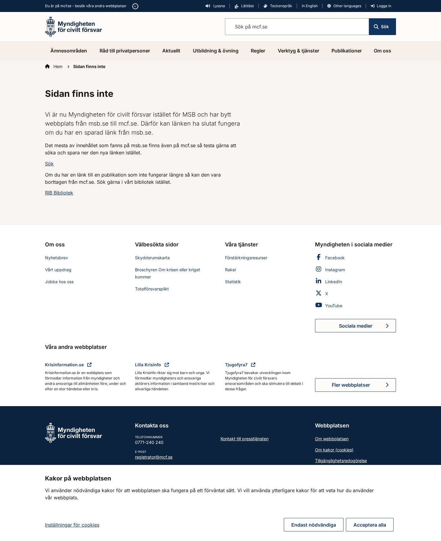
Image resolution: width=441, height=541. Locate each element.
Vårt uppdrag (58, 269)
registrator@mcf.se (153, 456)
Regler (258, 51)
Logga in (384, 6)
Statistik (233, 281)
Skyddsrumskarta (152, 257)
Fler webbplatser (351, 385)
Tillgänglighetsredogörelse (341, 460)
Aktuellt (171, 51)
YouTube (333, 305)
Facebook (335, 257)
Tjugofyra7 (237, 364)
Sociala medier (367, 327)
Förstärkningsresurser (246, 257)
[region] (220, 503)
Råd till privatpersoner (125, 51)
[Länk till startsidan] (73, 26)
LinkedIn (333, 281)
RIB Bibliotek (59, 193)
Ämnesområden (68, 51)
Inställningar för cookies (72, 525)
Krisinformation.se (65, 364)
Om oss (382, 51)
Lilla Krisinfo (148, 364)
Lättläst (247, 6)
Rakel (230, 269)
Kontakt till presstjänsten (244, 438)
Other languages (347, 6)
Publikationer (347, 51)
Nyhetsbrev (56, 257)
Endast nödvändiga (313, 525)
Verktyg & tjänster (298, 51)
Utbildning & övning (215, 51)
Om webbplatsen (332, 438)
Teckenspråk (281, 6)
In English (310, 6)
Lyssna (218, 6)
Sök (385, 26)
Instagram (335, 269)
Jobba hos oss (59, 281)
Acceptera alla (369, 525)
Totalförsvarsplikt (152, 288)
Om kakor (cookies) (334, 449)
